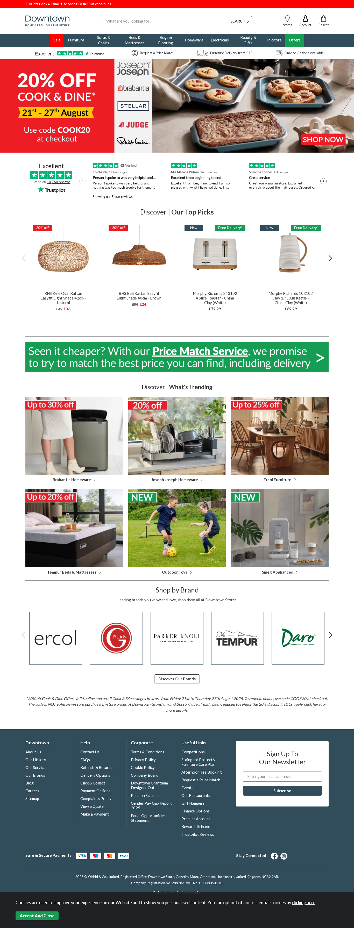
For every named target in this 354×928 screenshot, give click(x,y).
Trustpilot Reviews (197, 834)
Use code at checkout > (68, 4)
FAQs (85, 759)
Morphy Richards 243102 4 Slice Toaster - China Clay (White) (215, 298)
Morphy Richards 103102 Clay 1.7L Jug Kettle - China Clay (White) (290, 298)
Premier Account (195, 818)
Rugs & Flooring (165, 40)
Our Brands (35, 775)
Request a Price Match (200, 779)
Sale (57, 40)
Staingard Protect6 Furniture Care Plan (198, 762)
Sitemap (32, 798)
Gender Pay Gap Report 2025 (151, 805)
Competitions (193, 751)
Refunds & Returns (96, 767)
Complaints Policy (95, 798)
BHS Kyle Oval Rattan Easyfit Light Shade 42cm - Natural (63, 298)
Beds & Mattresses (135, 40)
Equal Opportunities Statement (148, 818)
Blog (29, 783)
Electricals (220, 40)
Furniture (76, 40)
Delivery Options (95, 775)
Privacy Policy (143, 759)
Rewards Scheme (195, 826)
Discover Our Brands (177, 678)
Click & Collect (92, 783)
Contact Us (90, 751)
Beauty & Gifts (248, 40)
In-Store (274, 40)
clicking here (303, 902)
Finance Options (195, 811)
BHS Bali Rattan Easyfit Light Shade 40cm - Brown (139, 295)
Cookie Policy (143, 767)
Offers (295, 40)
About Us (33, 751)
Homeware (194, 40)
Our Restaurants (195, 795)
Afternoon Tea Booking (201, 772)
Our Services (36, 767)
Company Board (144, 775)
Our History (35, 759)
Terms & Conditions (147, 751)
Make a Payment (94, 814)
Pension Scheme (145, 795)
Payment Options (95, 790)
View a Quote (92, 806)
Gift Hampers (192, 803)
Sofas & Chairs (103, 40)
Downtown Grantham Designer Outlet (149, 785)
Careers (32, 790)
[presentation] (24, 258)
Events (187, 787)
